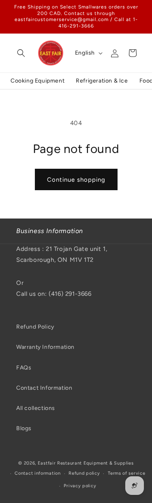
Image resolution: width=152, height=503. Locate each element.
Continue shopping (76, 179)
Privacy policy (80, 485)
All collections (35, 408)
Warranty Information (45, 347)
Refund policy (84, 473)
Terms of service (126, 473)
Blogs (24, 428)
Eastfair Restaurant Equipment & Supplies (86, 463)
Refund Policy (35, 326)
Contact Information (44, 387)
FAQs (23, 367)
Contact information (37, 473)
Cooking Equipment (37, 80)
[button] (21, 53)
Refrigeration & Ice (102, 80)
